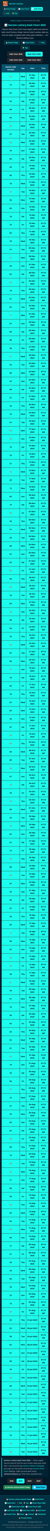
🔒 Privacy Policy (25, 1518)
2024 (29, 1481)
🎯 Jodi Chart (41, 1510)
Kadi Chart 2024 (15, 60)
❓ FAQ (6, 13)
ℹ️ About (20, 1514)
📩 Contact (29, 1514)
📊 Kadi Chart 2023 (27, 1510)
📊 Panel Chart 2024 (37, 1503)
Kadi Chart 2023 (34, 60)
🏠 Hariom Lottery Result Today (17, 1487)
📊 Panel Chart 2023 (16, 1507)
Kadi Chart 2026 (15, 54)
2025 (20, 1481)
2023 (38, 1481)
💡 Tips (14, 13)
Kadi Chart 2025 (34, 54)
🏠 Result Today (9, 9)
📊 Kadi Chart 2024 (11, 1510)
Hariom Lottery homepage (33, 1466)
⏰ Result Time (10, 1514)
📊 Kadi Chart (37, 9)
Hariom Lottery (15, 20)
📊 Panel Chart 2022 (33, 1507)
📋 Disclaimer (40, 1514)
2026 (11, 1481)
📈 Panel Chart (23, 9)
